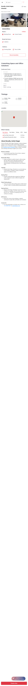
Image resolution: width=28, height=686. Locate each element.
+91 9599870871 (7, 205)
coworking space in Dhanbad (9, 147)
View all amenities (14, 55)
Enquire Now (14, 683)
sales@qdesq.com (16, 205)
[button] (14, 117)
